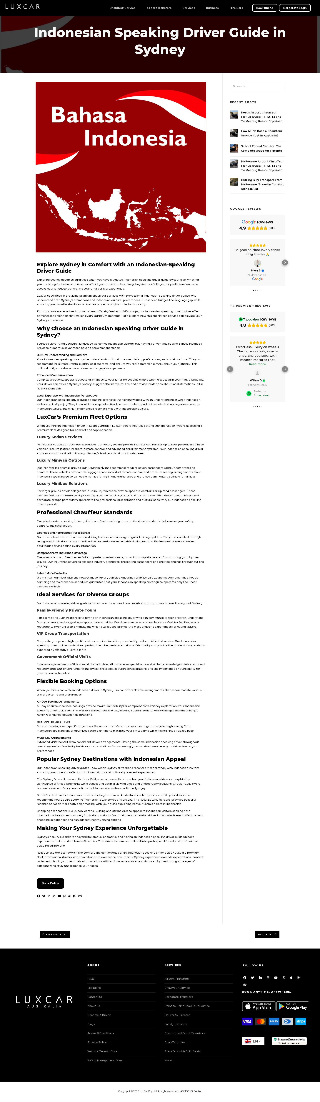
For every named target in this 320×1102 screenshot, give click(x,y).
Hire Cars (236, 8)
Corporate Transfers (179, 997)
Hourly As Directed (177, 1015)
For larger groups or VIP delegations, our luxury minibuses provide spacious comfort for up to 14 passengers (111, 491)
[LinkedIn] (50, 896)
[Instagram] (55, 896)
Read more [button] (257, 364)
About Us (93, 1006)
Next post (265, 934)
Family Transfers (176, 1024)
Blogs (91, 1024)
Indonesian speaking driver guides (66, 400)
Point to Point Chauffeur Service (187, 1006)
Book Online (50, 883)
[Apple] (292, 978)
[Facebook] (39, 896)
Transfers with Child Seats (183, 1051)
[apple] (70, 896)
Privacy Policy (96, 1042)
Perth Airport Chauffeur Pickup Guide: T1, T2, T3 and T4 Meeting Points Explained (261, 117)
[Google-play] (299, 978)
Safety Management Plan (104, 1060)
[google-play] (75, 896)
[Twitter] (44, 896)
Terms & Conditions (100, 1033)
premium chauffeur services (99, 295)
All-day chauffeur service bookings (61, 706)
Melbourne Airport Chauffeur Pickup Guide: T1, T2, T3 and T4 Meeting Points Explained (262, 166)
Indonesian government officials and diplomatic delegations (77, 664)
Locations (94, 987)
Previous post (56, 934)
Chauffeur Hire (175, 1042)
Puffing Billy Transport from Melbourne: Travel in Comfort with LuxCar (262, 185)
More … (169, 1060)
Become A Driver (99, 1015)
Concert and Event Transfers (185, 1033)
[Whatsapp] (284, 978)
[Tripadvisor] (245, 985)
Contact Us (95, 997)
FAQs (90, 978)
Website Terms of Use (102, 1051)
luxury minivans (98, 468)
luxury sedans (112, 444)
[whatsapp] (65, 896)
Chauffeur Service (122, 8)
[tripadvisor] (80, 896)
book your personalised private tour (77, 861)
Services (189, 8)
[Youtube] (60, 896)
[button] (230, 262)
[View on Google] (257, 263)
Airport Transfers (159, 8)
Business (212, 8)
